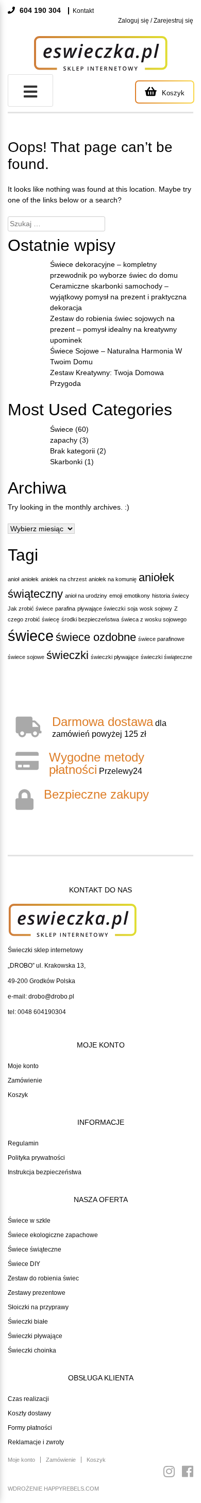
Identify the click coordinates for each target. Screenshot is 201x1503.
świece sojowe (26, 657)
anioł (13, 579)
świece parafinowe (161, 639)
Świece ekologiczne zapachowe (53, 1235)
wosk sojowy (156, 608)
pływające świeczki (101, 608)
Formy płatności (30, 1427)
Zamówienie (25, 1080)
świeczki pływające (115, 657)
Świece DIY (24, 1264)
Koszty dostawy (29, 1413)
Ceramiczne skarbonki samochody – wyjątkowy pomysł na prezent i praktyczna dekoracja (118, 297)
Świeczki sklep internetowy (45, 950)
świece (31, 635)
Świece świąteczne (34, 1249)
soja (132, 608)
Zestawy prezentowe (36, 1292)
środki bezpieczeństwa (90, 619)
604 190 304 (39, 10)
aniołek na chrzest (64, 579)
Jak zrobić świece (30, 608)
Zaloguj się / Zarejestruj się (155, 20)
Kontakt (83, 10)
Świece (61, 429)
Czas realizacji (28, 1399)
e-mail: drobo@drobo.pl (41, 996)
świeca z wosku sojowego (154, 619)
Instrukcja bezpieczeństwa (44, 1172)
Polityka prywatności (36, 1157)
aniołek (30, 579)
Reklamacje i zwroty (36, 1442)
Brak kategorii (72, 451)
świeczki (67, 655)
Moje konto (23, 1066)
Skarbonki (66, 462)
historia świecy (170, 596)
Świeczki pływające (35, 1336)
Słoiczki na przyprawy (38, 1307)
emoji (115, 596)
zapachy (63, 440)
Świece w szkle (29, 1220)
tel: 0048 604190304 (37, 1012)
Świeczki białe (28, 1321)
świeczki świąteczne (166, 657)
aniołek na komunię (113, 579)
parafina (65, 608)
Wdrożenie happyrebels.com (53, 1488)
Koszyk (18, 1095)
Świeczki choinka (32, 1350)
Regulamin (23, 1143)
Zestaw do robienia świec (43, 1278)
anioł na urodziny (86, 596)
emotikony (137, 596)
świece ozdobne (96, 637)
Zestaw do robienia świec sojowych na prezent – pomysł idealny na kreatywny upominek (113, 329)
